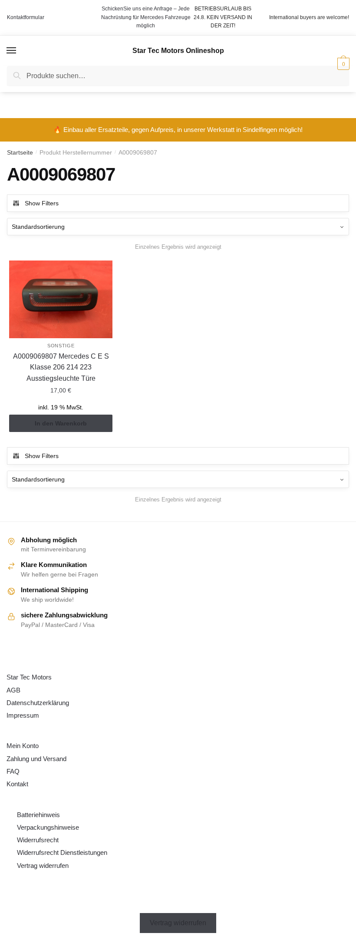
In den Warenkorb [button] (61, 423)
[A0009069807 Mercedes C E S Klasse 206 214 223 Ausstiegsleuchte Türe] (60, 299)
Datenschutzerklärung (38, 702)
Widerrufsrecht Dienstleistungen (62, 852)
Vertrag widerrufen (43, 865)
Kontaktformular (25, 17)
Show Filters (42, 203)
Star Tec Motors (29, 677)
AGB (13, 690)
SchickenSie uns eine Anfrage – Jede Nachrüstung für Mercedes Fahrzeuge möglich (146, 17)
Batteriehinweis (38, 814)
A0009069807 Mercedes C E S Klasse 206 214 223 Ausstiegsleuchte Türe (61, 367)
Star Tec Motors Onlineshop (178, 50)
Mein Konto (23, 745)
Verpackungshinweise (48, 827)
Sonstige (61, 345)
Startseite (20, 152)
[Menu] (12, 50)
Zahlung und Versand (36, 758)
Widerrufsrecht (38, 840)
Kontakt (17, 784)
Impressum (23, 715)
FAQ (13, 771)
